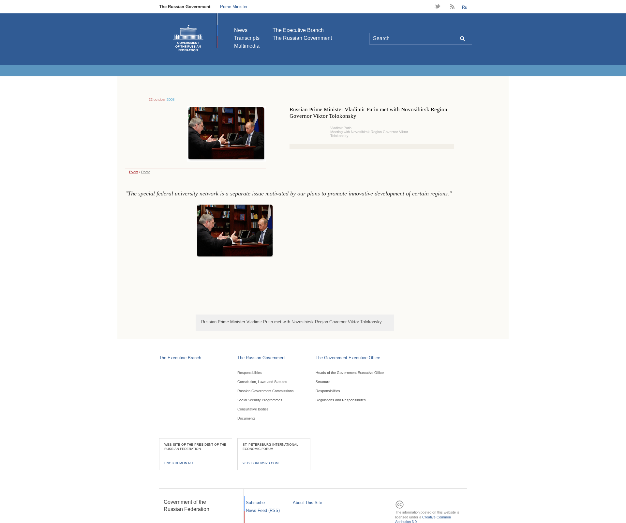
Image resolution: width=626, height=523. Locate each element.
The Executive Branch (298, 30)
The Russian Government (184, 6)
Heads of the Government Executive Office (350, 373)
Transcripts (247, 38)
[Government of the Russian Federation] (188, 38)
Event (133, 172)
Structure (323, 382)
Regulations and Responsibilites (341, 400)
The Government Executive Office (348, 357)
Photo (145, 172)
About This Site (307, 502)
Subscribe (255, 502)
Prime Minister (233, 6)
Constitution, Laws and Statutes (262, 382)
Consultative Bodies (253, 409)
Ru (464, 7)
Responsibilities (249, 373)
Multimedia (247, 46)
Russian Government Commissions (265, 391)
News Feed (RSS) (263, 510)
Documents (246, 418)
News (240, 30)
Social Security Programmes (259, 400)
